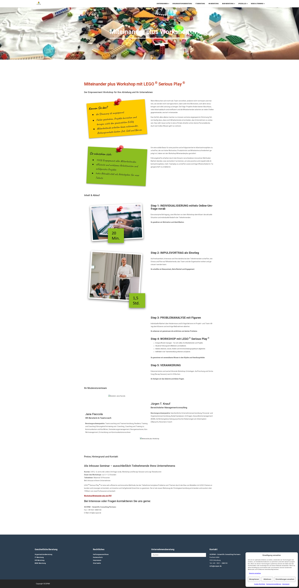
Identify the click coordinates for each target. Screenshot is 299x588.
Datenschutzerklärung (273, 584)
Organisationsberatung (182, 4)
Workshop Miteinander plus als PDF (98, 496)
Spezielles (242, 4)
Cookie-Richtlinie (259, 584)
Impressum (285, 584)
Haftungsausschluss (101, 554)
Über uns (163, 7)
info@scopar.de (215, 566)
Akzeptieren (254, 579)
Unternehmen (162, 4)
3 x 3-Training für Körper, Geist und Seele (245, 7)
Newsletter (257, 7)
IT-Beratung (200, 4)
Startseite (97, 563)
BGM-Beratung (228, 4)
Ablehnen (267, 579)
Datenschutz (98, 557)
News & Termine (257, 4)
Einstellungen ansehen (285, 579)
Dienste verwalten (255, 573)
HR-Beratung (213, 4)
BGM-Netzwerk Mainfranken (229, 7)
